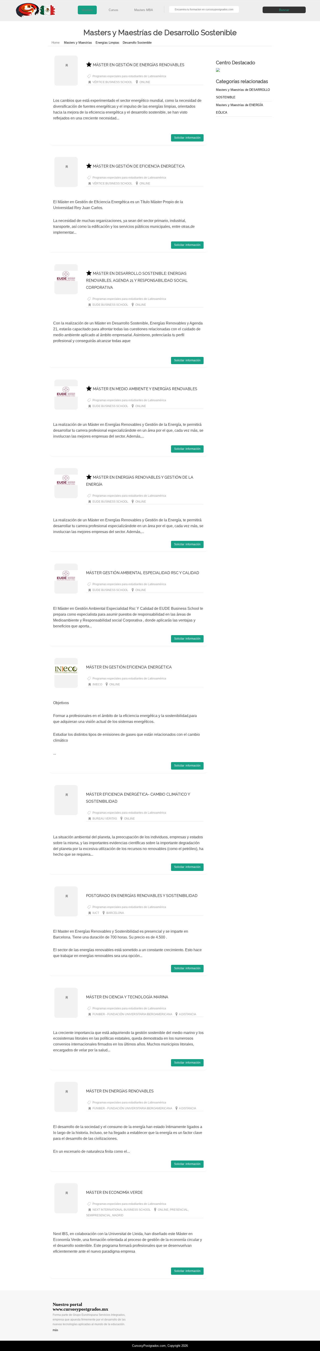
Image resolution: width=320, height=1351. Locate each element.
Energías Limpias (107, 42)
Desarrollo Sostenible (137, 42)
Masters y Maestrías (78, 42)
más (55, 1330)
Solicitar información (187, 137)
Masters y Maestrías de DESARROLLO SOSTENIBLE (243, 93)
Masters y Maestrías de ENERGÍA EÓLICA (239, 108)
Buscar (284, 10)
